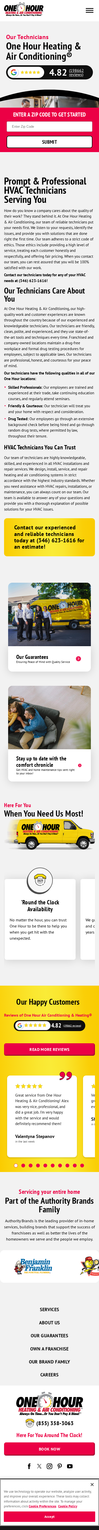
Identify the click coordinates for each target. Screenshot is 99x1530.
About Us (49, 1323)
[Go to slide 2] (23, 1165)
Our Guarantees (49, 1336)
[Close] (92, 1484)
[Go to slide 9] (75, 1165)
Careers (49, 1375)
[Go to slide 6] (53, 1165)
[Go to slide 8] (67, 1165)
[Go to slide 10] (82, 1165)
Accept (49, 1517)
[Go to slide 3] (30, 1165)
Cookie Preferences (42, 1506)
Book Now (49, 1449)
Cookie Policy (67, 1506)
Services (49, 1309)
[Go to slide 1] (16, 1165)
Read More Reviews (49, 1049)
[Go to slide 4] (38, 1165)
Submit (49, 142)
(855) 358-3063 (55, 1423)
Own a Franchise (49, 1349)
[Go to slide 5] (45, 1165)
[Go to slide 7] (60, 1165)
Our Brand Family (49, 1362)
